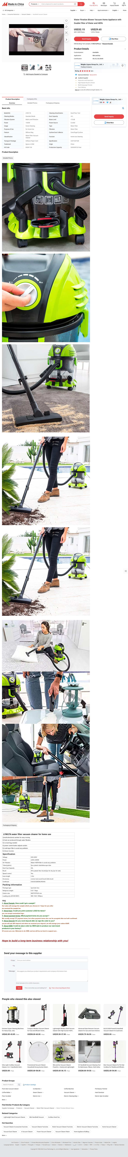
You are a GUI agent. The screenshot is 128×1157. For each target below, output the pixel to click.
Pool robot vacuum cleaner (10, 1089)
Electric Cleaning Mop (70, 1096)
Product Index (98, 1142)
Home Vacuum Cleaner (109, 1127)
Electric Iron (36, 1096)
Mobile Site (107, 1142)
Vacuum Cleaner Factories (40, 1127)
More (4, 1135)
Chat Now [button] (114, 39)
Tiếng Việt (109, 1145)
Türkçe (103, 1145)
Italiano (54, 1145)
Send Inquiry (86, 39)
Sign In (77, 90)
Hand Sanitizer (99, 1092)
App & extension (103, 10)
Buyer (82, 10)
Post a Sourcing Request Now (59, 988)
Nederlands (68, 1145)
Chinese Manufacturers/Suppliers (40, 1142)
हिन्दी (91, 1145)
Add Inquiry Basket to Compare (37, 74)
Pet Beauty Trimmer (101, 1089)
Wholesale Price (66, 1142)
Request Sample (107, 43)
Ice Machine (36, 1089)
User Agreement (75, 1149)
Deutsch (60, 1145)
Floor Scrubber (6, 1096)
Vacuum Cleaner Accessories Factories (16, 1127)
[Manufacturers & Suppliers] (13, 4)
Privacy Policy (94, 1149)
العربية (74, 1145)
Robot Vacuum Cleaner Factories (62, 1127)
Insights (114, 1142)
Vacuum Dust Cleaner (10, 1132)
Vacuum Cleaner (26, 14)
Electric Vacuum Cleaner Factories (87, 1127)
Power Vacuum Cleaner (44, 1132)
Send (19, 988)
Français (38, 1145)
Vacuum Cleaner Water (63, 1132)
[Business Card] (123, 108)
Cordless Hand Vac (54, 1117)
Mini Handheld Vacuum (36, 1117)
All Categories (9, 10)
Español (23, 1145)
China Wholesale (55, 1142)
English (17, 1145)
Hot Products (15, 1142)
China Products (25, 1142)
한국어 (80, 1145)
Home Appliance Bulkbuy (81, 1132)
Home (3, 14)
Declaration (85, 1149)
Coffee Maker (6, 1092)
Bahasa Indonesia (119, 1145)
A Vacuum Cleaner (27, 1132)
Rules (124, 10)
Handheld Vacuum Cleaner (40, 14)
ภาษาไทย (96, 1145)
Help (91, 10)
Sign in (124, 5)
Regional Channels (88, 1142)
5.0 (101, 102)
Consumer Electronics (13, 14)
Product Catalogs (30, 1085)
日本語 (86, 1145)
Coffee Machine (69, 1089)
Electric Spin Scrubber (101, 1096)
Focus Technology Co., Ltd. (51, 1149)
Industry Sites (76, 1142)
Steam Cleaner (37, 1092)
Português (31, 1145)
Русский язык (46, 1145)
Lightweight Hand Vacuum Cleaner (14, 1117)
